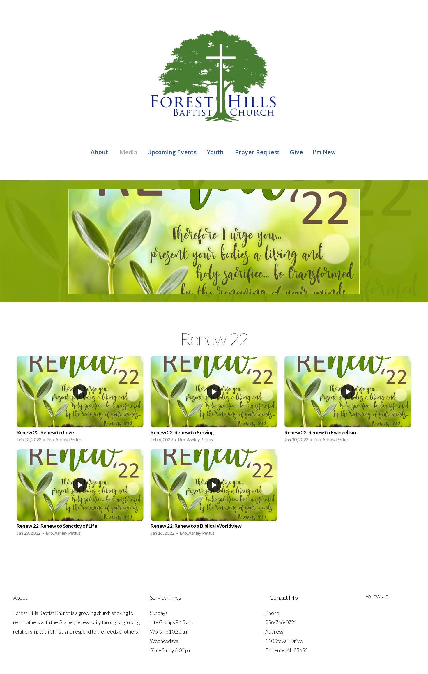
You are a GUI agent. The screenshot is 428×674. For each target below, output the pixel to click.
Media (128, 152)
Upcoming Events (172, 152)
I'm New (325, 152)
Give (296, 152)
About (100, 152)
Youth (216, 152)
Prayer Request (257, 152)
